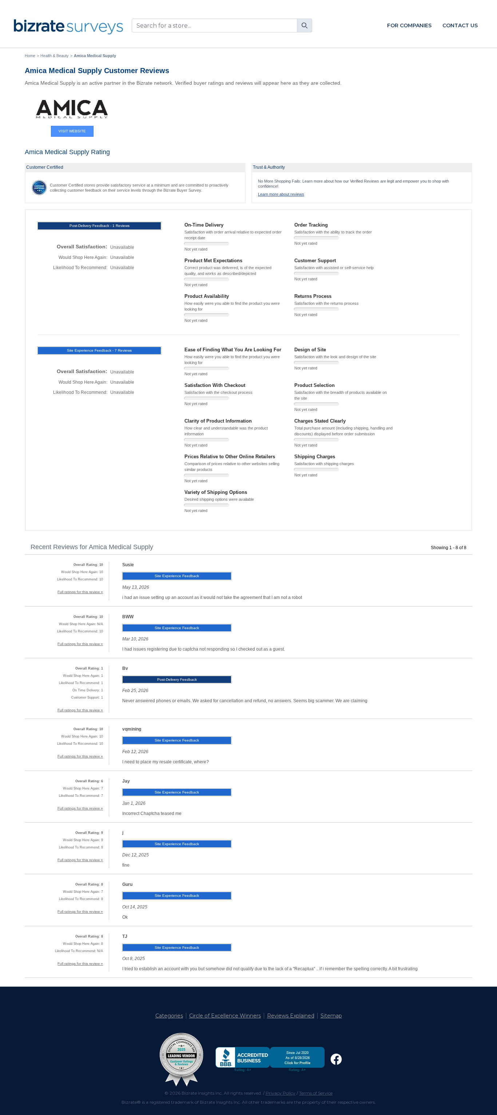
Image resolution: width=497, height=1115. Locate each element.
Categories (169, 1015)
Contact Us (460, 25)
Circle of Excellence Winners (225, 1015)
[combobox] (222, 25)
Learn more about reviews (281, 194)
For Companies (409, 25)
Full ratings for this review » (80, 592)
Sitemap (331, 1015)
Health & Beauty (54, 55)
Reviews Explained (290, 1015)
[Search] (304, 25)
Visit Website (72, 131)
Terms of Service (316, 1093)
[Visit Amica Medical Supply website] (72, 109)
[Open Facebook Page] (336, 1059)
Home (30, 55)
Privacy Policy (280, 1093)
